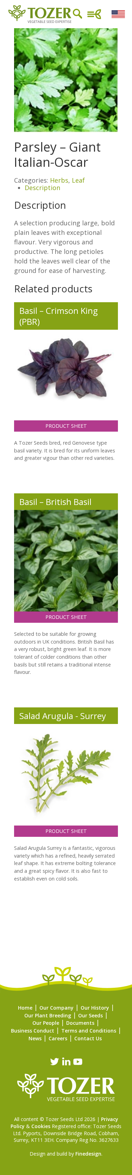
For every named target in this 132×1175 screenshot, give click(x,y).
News (35, 1038)
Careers (58, 1038)
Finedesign (88, 1153)
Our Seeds (90, 1015)
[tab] (71, 188)
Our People (45, 1022)
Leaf (78, 180)
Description (42, 187)
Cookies (40, 1126)
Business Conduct (32, 1030)
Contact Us (88, 1038)
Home (25, 1007)
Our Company (56, 1007)
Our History (95, 1007)
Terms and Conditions (88, 1030)
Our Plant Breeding (47, 1015)
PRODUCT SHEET (66, 425)
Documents (80, 1022)
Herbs (59, 180)
